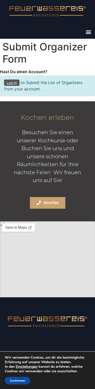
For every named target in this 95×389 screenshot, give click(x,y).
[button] (88, 32)
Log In (12, 83)
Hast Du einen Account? (23, 72)
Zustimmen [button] (17, 381)
